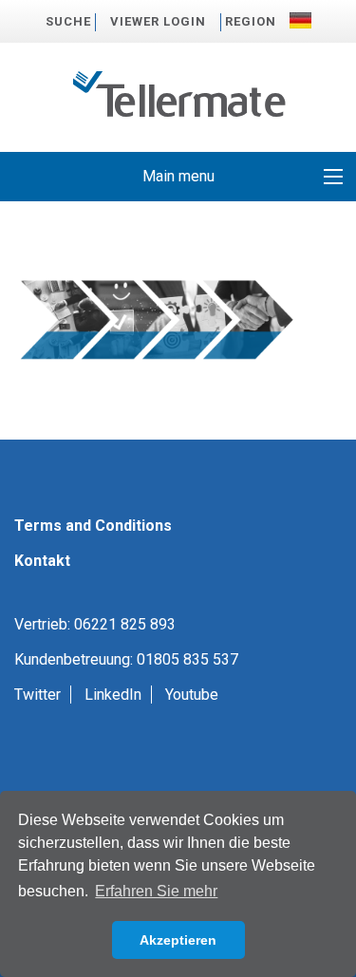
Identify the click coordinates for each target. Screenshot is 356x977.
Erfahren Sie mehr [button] (156, 891)
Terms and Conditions (93, 526)
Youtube (191, 695)
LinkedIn (112, 695)
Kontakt (42, 561)
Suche (68, 21)
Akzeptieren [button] (178, 940)
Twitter (37, 695)
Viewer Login (158, 21)
